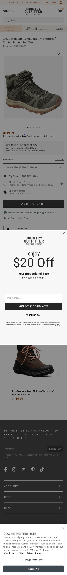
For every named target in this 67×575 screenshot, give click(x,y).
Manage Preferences (33, 559)
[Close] (63, 528)
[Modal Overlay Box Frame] (33, 287)
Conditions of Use (14, 553)
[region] (33, 549)
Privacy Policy (34, 553)
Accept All (33, 568)
